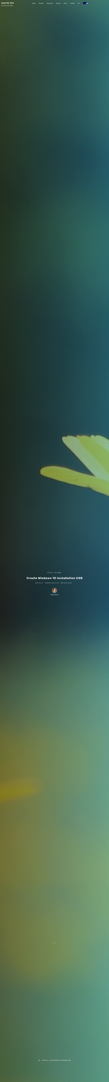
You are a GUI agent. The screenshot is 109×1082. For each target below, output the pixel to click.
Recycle (58, 3)
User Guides (57, 572)
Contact (72, 3)
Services (41, 3)
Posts (65, 3)
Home (34, 3)
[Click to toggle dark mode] (85, 3)
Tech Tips (50, 572)
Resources (50, 3)
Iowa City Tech (7, 3)
